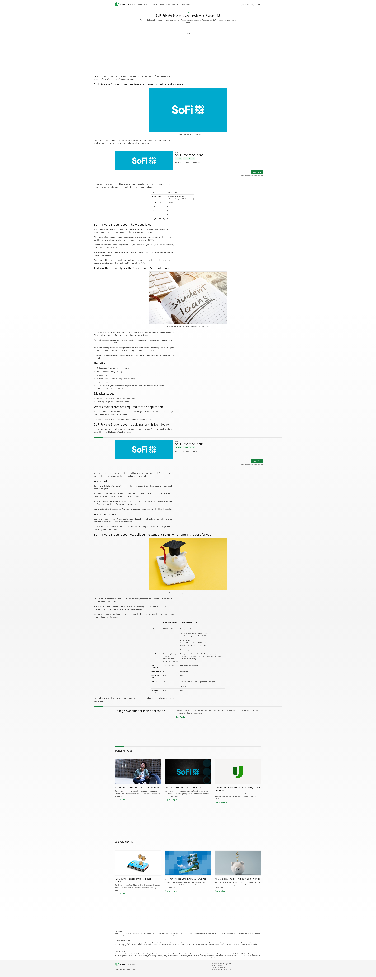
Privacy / (118, 970)
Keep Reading (181, 717)
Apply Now (257, 172)
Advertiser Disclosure (247, 4)
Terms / (123, 970)
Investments (185, 4)
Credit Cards (142, 4)
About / (129, 970)
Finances (175, 4)
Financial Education (156, 4)
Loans (168, 4)
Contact (134, 970)
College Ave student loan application (140, 711)
